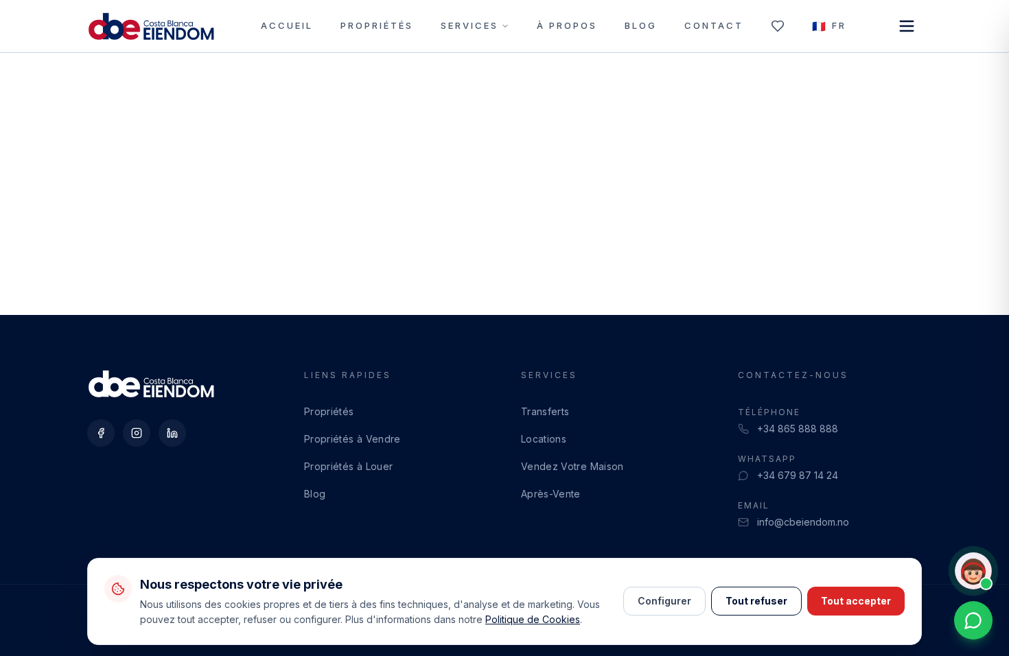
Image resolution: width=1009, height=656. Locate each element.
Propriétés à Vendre (352, 439)
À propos (567, 25)
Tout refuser (756, 601)
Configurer (664, 601)
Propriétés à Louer (348, 466)
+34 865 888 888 (797, 428)
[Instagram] (136, 433)
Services (469, 25)
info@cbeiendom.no (803, 522)
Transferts (545, 411)
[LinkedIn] (172, 433)
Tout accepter (856, 601)
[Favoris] (778, 26)
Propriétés (376, 25)
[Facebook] (101, 433)
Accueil (287, 25)
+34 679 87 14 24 (797, 475)
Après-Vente (551, 494)
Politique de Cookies (532, 619)
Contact (713, 25)
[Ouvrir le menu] (907, 26)
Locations (543, 439)
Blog (641, 25)
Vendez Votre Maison (572, 466)
